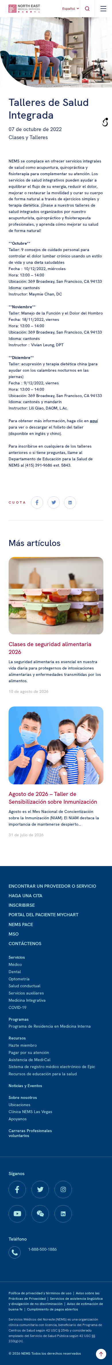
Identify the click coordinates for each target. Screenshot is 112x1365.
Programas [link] (19, 1019)
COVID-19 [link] (17, 1007)
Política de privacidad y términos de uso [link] (40, 1293)
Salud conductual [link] (24, 985)
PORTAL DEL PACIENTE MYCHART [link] (43, 915)
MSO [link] (14, 934)
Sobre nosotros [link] (23, 1097)
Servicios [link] (17, 957)
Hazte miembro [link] (23, 1045)
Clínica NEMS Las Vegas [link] (30, 1111)
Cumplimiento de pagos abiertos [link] (52, 1309)
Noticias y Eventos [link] (25, 1085)
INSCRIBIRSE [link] (22, 905)
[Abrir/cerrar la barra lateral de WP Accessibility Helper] (105, 122)
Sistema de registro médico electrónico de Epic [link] (52, 1066)
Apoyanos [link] (18, 1118)
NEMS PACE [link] (21, 924)
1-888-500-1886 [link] (42, 1249)
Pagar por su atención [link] (29, 1052)
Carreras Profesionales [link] (30, 1130)
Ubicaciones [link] (19, 1104)
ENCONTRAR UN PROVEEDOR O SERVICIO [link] (52, 886)
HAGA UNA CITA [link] (26, 896)
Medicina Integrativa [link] (27, 1000)
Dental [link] (15, 971)
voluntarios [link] (19, 1135)
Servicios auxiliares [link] (26, 993)
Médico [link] (15, 964)
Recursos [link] (17, 1038)
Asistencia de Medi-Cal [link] (30, 1059)
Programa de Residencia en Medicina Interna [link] (50, 1026)
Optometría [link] (19, 978)
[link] (24, 9)
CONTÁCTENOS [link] (25, 943)
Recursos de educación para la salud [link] (43, 1073)
